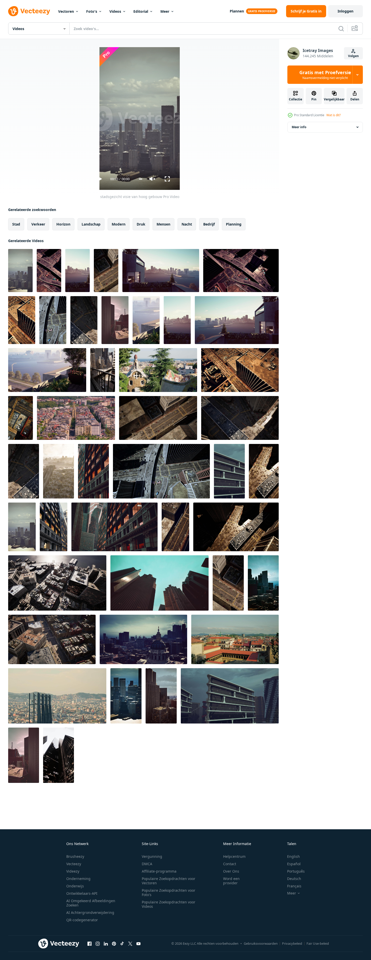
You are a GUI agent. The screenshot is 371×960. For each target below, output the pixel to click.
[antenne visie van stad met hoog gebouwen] (20, 418)
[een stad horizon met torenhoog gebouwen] (58, 755)
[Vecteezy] (29, 11)
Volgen (353, 56)
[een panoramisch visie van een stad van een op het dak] (177, 320)
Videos (115, 11)
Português (296, 871)
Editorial (140, 11)
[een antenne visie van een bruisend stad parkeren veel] (264, 471)
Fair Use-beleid (317, 943)
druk (141, 224)
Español (294, 863)
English (293, 856)
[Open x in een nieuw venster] (130, 943)
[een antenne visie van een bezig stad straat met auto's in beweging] (228, 583)
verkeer (38, 224)
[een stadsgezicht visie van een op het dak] (77, 270)
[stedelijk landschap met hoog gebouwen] (22, 527)
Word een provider (231, 880)
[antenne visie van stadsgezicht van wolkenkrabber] (23, 755)
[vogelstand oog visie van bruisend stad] (235, 639)
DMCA (147, 863)
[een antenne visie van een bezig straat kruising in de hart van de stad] (49, 270)
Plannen (237, 11)
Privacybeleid (292, 943)
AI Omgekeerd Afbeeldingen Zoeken (90, 903)
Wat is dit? (333, 115)
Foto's (91, 11)
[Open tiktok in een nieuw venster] (122, 943)
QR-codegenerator (82, 919)
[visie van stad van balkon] (146, 320)
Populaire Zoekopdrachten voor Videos (168, 904)
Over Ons (231, 871)
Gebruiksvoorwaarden (261, 943)
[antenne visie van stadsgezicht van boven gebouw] (57, 696)
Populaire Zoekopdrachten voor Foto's (168, 892)
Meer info (299, 127)
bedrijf (209, 224)
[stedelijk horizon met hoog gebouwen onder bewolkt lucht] (161, 696)
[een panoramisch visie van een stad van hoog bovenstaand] (158, 370)
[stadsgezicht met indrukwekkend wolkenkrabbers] (126, 696)
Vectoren (66, 11)
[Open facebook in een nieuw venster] (89, 943)
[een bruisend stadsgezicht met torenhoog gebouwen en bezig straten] (83, 320)
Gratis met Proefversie (325, 74)
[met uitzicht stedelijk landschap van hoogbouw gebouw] (263, 583)
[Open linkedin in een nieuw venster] (106, 943)
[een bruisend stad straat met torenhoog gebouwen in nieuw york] (93, 471)
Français (294, 886)
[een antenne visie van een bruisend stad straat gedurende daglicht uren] (23, 471)
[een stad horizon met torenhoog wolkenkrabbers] (159, 583)
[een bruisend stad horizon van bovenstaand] (58, 471)
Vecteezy (73, 863)
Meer (164, 11)
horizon (63, 224)
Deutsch (294, 878)
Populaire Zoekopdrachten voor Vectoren (168, 880)
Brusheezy (75, 856)
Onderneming (78, 878)
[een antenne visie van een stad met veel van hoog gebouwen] (57, 583)
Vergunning (152, 856)
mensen (163, 224)
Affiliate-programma (159, 871)
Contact (229, 863)
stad (16, 224)
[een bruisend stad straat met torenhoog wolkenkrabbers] (53, 527)
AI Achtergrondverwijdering (90, 912)
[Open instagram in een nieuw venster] (98, 943)
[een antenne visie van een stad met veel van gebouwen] (52, 639)
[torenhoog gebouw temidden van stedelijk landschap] (229, 471)
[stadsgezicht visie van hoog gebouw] (20, 270)
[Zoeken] (341, 28)
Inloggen (345, 11)
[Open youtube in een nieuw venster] (138, 943)
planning (233, 224)
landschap (91, 224)
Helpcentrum (234, 856)
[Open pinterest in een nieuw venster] (114, 943)
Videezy (72, 871)
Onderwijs (75, 886)
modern (118, 224)
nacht (187, 224)
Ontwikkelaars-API (81, 893)
